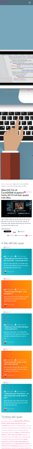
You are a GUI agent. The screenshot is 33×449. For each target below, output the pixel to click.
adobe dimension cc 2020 (9, 437)
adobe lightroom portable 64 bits (25, 448)
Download (28, 192)
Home (3, 184)
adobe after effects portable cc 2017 (21, 428)
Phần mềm (9, 184)
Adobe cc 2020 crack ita (22, 432)
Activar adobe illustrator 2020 (7, 421)
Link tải (28, 235)
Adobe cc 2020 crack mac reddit (11, 434)
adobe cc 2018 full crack (15, 430)
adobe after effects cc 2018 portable (15, 425)
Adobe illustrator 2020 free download (15, 439)
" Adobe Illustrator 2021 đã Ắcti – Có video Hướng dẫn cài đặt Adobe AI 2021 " (16, 396)
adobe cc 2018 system (10, 432)
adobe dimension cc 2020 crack (21, 437)
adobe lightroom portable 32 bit (11, 448)
